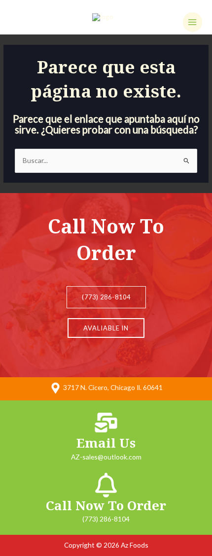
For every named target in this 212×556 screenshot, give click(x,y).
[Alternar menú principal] (192, 22)
